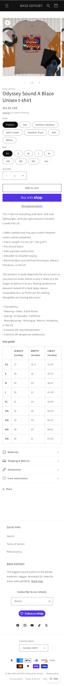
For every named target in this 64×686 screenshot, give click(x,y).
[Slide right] (39, 82)
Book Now (37, 581)
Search (10, 536)
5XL (48, 162)
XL (49, 153)
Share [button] (9, 489)
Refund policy (14, 551)
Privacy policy (16, 679)
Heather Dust (35, 132)
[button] (7, 5)
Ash (54, 132)
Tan (25, 124)
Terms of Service (16, 544)
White (9, 140)
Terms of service (33, 679)
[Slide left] (24, 82)
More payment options (32, 206)
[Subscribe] (49, 601)
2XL (8, 161)
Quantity (7, 168)
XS (7, 153)
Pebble (10, 124)
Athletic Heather (45, 124)
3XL (21, 161)
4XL (34, 161)
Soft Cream (12, 132)
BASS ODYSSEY (18, 673)
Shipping (6, 113)
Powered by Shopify (34, 673)
